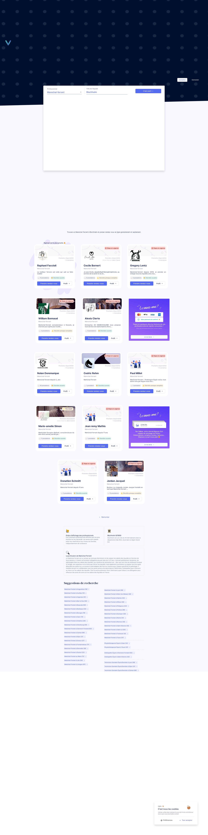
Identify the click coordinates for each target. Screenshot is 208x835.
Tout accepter (187, 820)
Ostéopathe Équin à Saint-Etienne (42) (117, 657)
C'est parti (147, 91)
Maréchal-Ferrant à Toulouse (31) (115, 633)
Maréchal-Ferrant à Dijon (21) (74, 636)
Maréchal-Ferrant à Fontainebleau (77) (77, 644)
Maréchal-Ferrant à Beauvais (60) (75, 605)
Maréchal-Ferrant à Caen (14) (74, 617)
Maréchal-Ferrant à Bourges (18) (75, 613)
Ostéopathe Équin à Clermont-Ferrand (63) (118, 653)
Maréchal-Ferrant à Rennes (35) (114, 622)
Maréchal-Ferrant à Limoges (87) (75, 664)
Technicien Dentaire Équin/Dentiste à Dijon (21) (120, 666)
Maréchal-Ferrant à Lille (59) (73, 660)
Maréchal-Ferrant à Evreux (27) (74, 640)
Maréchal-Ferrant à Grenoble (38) (75, 648)
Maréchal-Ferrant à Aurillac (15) (74, 593)
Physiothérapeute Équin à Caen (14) (116, 643)
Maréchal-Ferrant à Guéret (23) (74, 652)
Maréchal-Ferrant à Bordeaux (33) (75, 609)
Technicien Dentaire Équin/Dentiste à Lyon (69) (119, 662)
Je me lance (148, 337)
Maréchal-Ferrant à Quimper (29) (115, 614)
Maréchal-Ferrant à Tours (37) (114, 637)
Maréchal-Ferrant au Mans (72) (74, 656)
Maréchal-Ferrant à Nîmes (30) (114, 602)
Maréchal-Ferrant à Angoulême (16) (75, 589)
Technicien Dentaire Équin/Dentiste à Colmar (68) (120, 670)
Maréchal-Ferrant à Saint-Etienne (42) (116, 626)
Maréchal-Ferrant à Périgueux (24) (115, 606)
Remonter (105, 517)
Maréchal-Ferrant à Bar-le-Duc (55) (75, 601)
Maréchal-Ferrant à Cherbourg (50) (75, 625)
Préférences (167, 820)
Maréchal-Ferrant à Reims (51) (114, 618)
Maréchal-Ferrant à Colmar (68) (74, 632)
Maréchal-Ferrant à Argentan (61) (75, 597)
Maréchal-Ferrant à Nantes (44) (114, 598)
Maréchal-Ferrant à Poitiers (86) (114, 610)
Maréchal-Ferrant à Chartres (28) (75, 621)
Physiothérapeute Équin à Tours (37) (116, 647)
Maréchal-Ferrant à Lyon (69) (114, 590)
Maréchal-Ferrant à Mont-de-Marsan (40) (117, 594)
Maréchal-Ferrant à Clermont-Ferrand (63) (78, 629)
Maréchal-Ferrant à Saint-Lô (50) (115, 629)
